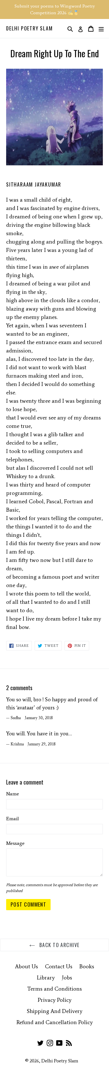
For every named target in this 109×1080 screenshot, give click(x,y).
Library (46, 977)
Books (86, 966)
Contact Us (58, 966)
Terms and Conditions (54, 988)
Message (15, 843)
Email (12, 819)
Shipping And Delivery (54, 1011)
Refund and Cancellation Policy (54, 1022)
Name (12, 794)
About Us (26, 966)
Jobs (67, 977)
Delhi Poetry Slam (29, 28)
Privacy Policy (55, 999)
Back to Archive (58, 944)
